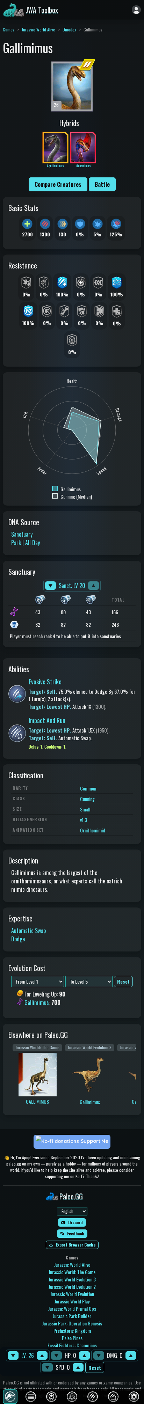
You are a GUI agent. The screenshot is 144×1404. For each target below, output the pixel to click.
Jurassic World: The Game (72, 1272)
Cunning (87, 798)
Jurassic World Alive (38, 29)
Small (85, 809)
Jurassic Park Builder (72, 1316)
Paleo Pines (72, 1337)
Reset (94, 1367)
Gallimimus (36, 1003)
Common (88, 788)
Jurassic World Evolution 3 (72, 1279)
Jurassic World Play (72, 1301)
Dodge (18, 939)
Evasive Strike (45, 681)
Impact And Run (47, 720)
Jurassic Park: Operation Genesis (72, 1323)
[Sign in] (136, 10)
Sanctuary (22, 534)
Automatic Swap (28, 930)
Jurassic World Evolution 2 (72, 1286)
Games (8, 29)
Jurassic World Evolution (72, 1294)
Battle (102, 184)
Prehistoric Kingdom (72, 1330)
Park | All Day (25, 542)
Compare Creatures (58, 184)
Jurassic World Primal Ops (72, 1308)
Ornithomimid (92, 830)
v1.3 (83, 819)
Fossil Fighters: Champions (72, 1345)
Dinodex (69, 29)
